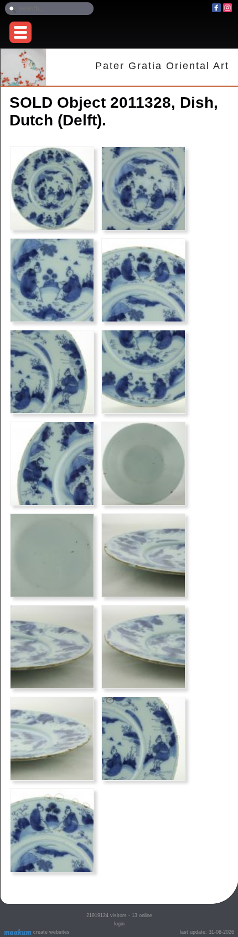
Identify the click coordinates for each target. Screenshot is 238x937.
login (119, 924)
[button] (20, 32)
